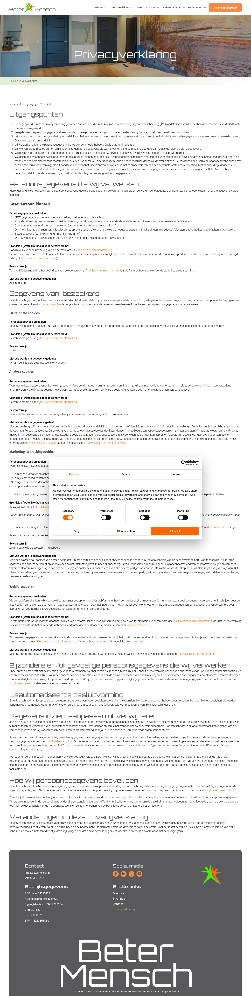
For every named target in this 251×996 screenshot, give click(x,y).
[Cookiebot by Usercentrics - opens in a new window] (184, 462)
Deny (76, 531)
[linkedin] (124, 874)
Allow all (175, 531)
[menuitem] (101, 7)
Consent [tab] (74, 473)
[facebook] (116, 874)
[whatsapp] (131, 874)
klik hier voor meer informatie (93, 250)
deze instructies (52, 304)
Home (12, 81)
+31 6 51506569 (35, 878)
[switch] (106, 517)
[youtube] (139, 874)
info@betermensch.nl (37, 872)
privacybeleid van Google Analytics (105, 443)
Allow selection (125, 531)
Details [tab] (125, 473)
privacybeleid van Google (41, 443)
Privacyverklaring (28, 81)
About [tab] (176, 473)
